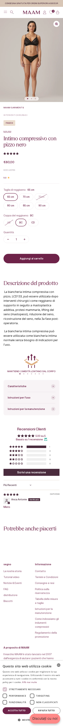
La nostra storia (13, 571)
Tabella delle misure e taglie (46, 601)
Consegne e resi (44, 583)
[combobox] (58, 665)
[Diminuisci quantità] (8, 239)
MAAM (7, 132)
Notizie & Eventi (13, 583)
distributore (11, 595)
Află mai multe (29, 682)
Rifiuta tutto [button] (46, 710)
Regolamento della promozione (46, 634)
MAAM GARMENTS (14, 107)
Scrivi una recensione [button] (31, 472)
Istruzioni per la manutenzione (44, 611)
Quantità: (9, 232)
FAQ (6, 589)
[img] (11, 494)
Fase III (9, 122)
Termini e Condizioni (46, 577)
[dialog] (31, 693)
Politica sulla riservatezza (42, 591)
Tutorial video (11, 577)
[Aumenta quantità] (24, 239)
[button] (11, 153)
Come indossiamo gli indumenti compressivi (47, 623)
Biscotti (8, 601)
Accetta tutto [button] (17, 710)
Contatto (40, 571)
